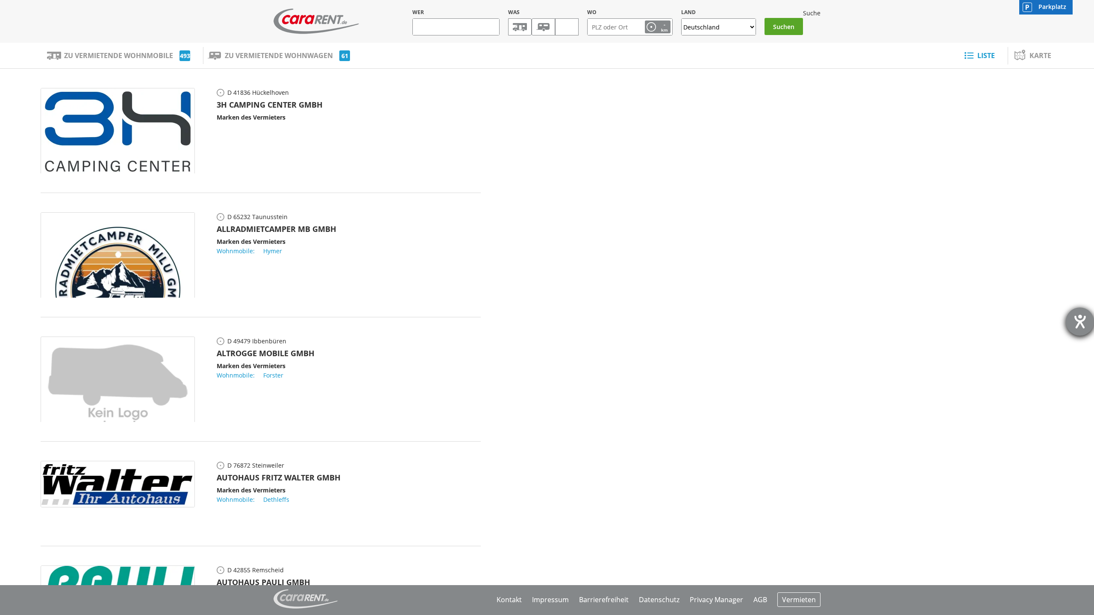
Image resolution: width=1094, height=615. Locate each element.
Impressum (550, 599)
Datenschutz (659, 599)
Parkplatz (1052, 7)
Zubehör (567, 26)
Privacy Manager (716, 599)
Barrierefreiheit (604, 599)
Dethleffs (276, 499)
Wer (418, 12)
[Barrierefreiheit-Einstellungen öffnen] (1080, 322)
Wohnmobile (520, 26)
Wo (592, 12)
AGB (760, 599)
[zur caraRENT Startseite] (316, 21)
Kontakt (509, 599)
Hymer (272, 251)
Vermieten (799, 599)
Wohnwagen (543, 26)
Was (514, 12)
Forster (273, 375)
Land (688, 12)
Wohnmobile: (236, 251)
